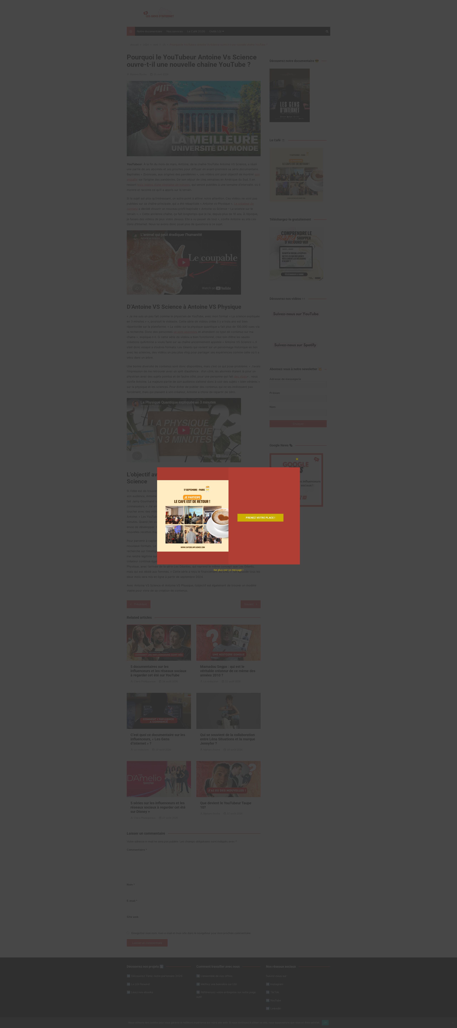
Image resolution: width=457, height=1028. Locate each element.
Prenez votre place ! (260, 517)
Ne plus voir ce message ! (228, 570)
